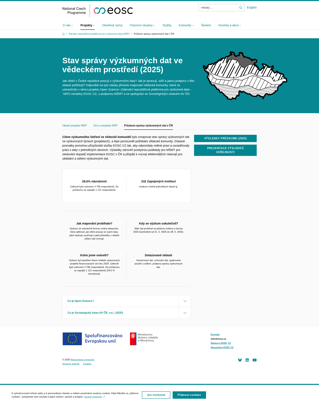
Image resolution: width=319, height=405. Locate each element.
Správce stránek (70, 363)
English (252, 7)
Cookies (87, 363)
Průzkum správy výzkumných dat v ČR (148, 125)
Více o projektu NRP (105, 125)
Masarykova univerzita (82, 359)
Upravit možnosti (93, 396)
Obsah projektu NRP (74, 125)
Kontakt (215, 334)
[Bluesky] (240, 360)
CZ (229, 343)
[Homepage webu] (97, 10)
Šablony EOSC (219, 343)
